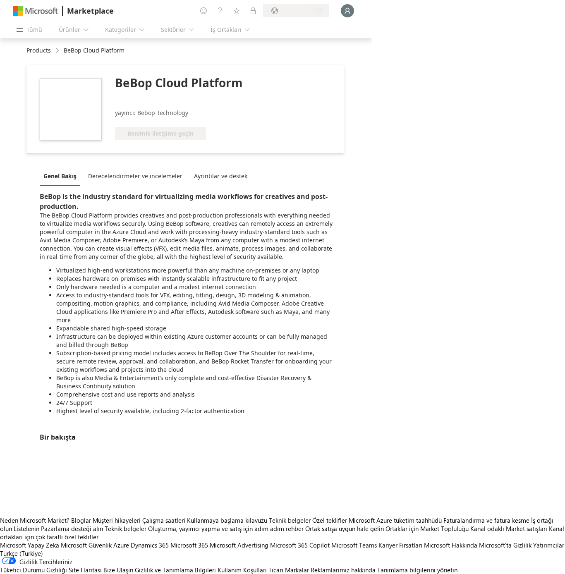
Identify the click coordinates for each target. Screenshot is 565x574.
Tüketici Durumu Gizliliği (33, 570)
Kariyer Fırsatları (400, 545)
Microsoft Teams (354, 545)
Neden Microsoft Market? (34, 520)
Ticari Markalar (288, 570)
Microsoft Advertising (239, 545)
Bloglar (81, 520)
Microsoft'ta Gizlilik (505, 545)
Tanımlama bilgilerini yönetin (417, 570)
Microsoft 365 (189, 545)
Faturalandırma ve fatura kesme (486, 520)
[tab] (62, 176)
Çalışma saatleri (163, 520)
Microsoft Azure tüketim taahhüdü (396, 520)
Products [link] (38, 50)
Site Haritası (85, 570)
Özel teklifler (329, 520)
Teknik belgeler (290, 520)
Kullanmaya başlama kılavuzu (227, 520)
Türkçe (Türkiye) (21, 553)
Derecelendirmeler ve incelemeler (135, 176)
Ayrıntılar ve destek (220, 176)
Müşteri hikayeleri (117, 520)
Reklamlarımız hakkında (343, 570)
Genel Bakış (60, 176)
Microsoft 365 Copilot (300, 545)
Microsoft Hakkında (450, 545)
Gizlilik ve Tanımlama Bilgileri (175, 570)
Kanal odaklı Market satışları (508, 528)
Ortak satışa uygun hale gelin (344, 528)
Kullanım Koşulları (242, 570)
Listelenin (26, 528)
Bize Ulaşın (118, 570)
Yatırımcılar (548, 545)
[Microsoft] (35, 11)
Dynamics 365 (150, 545)
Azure (121, 545)
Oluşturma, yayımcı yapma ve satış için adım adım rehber (226, 528)
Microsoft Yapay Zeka (29, 545)
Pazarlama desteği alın (72, 528)
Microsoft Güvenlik (86, 545)
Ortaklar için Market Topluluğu (427, 528)
